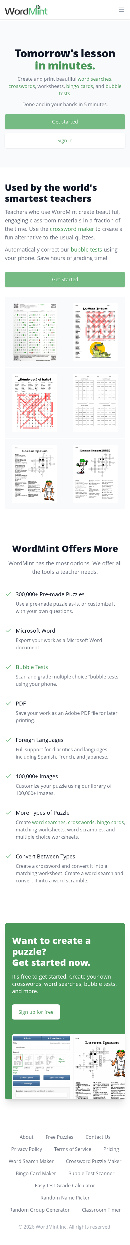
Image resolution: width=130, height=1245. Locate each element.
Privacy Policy (26, 1149)
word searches (94, 79)
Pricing (111, 1149)
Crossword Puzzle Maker (94, 1161)
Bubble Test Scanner (91, 1173)
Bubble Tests (32, 667)
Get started (65, 121)
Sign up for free (36, 1012)
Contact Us (98, 1137)
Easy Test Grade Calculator (65, 1185)
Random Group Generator (39, 1209)
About (27, 1137)
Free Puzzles (59, 1137)
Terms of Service (72, 1149)
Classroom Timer (101, 1209)
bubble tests (86, 249)
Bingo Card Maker (36, 1173)
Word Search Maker (31, 1161)
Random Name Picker (65, 1197)
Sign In (65, 140)
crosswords (21, 86)
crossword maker (72, 228)
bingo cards (79, 86)
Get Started (65, 279)
